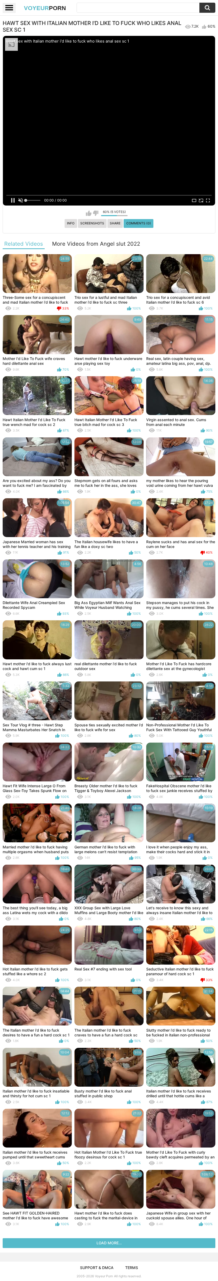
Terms (131, 1267)
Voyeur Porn (104, 1276)
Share (115, 223)
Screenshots (92, 223)
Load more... (109, 1243)
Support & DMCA (97, 1267)
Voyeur (45, 8)
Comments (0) (138, 223)
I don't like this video (95, 213)
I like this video (88, 213)
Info (70, 223)
